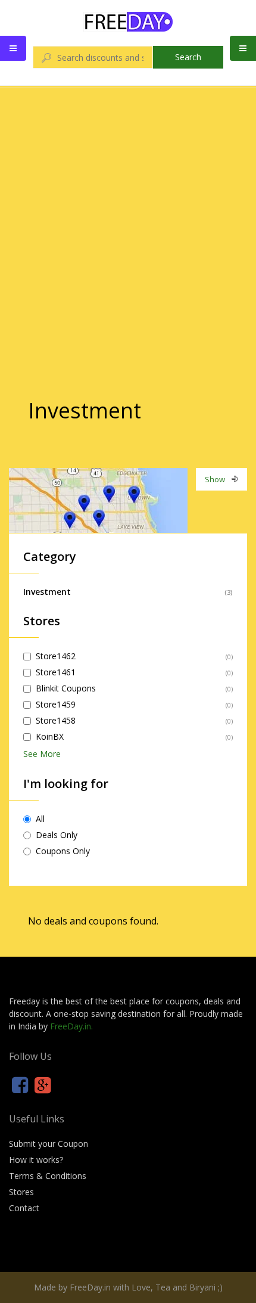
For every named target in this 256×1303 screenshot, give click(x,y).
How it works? (36, 1159)
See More (42, 753)
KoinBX (50, 736)
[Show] (98, 499)
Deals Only (56, 834)
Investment (47, 591)
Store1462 (56, 656)
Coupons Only (63, 851)
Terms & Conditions (47, 1175)
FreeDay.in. (71, 1026)
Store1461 (56, 672)
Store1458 (56, 720)
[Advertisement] (128, 220)
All (40, 818)
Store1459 (56, 704)
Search (188, 57)
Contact (24, 1208)
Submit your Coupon (48, 1143)
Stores (21, 1191)
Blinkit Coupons (66, 688)
